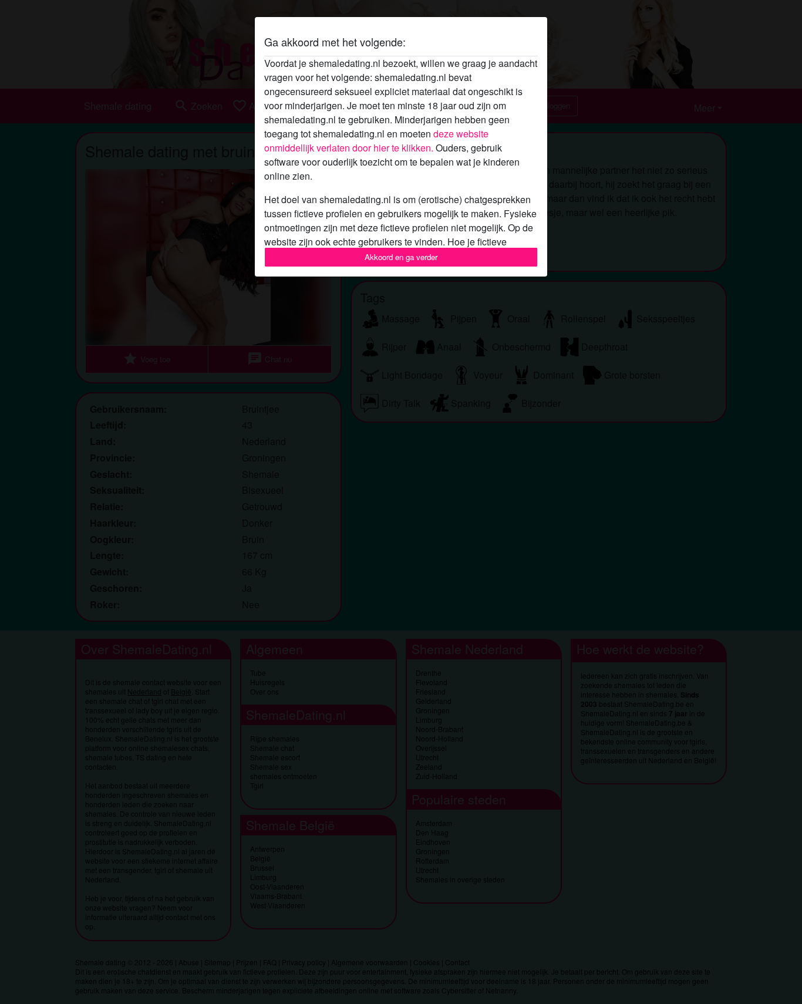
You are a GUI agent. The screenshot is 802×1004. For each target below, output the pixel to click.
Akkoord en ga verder (401, 256)
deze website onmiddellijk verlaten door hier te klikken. (376, 140)
